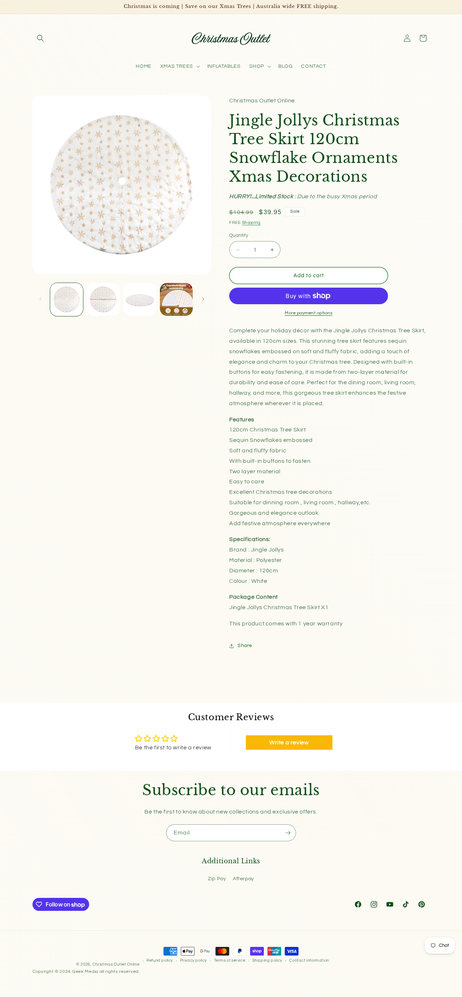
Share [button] (244, 645)
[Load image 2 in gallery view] (103, 299)
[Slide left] (40, 299)
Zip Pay (217, 878)
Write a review (289, 742)
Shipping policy (267, 960)
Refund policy (160, 960)
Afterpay (243, 878)
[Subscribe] (288, 832)
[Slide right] (203, 299)
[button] (40, 38)
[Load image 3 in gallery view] (139, 299)
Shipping (251, 222)
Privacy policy (193, 960)
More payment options (308, 313)
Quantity (238, 235)
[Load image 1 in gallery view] (66, 299)
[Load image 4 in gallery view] (176, 299)
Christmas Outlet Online (116, 964)
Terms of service (229, 960)
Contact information (309, 960)
